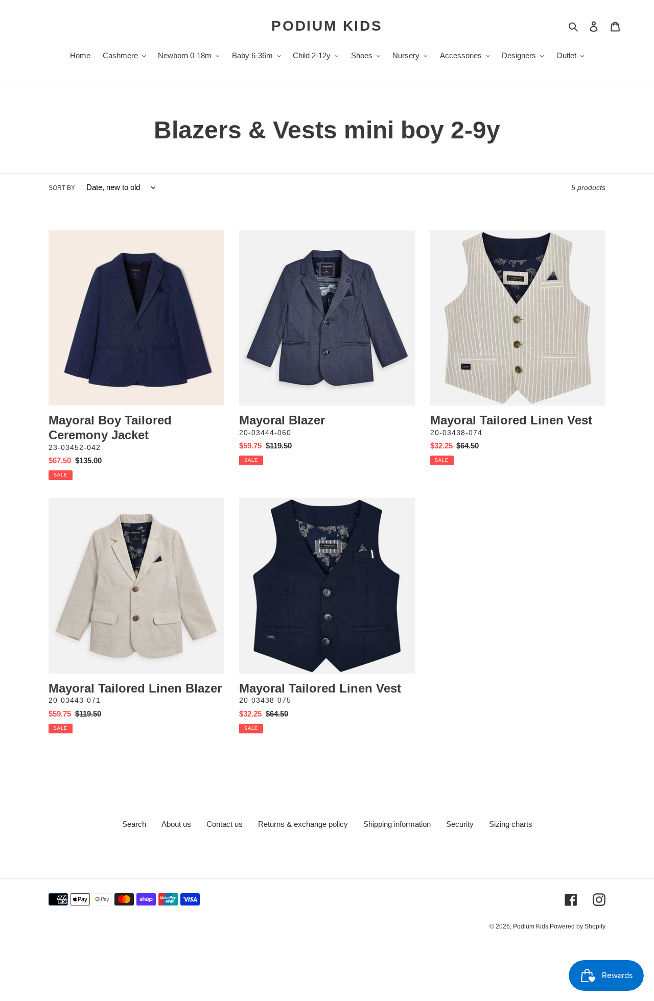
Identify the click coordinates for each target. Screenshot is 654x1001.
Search (134, 824)
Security (460, 824)
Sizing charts (510, 824)
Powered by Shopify (577, 926)
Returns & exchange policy (303, 824)
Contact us (224, 824)
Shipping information (397, 824)
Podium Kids (327, 26)
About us (176, 824)
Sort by (62, 188)
